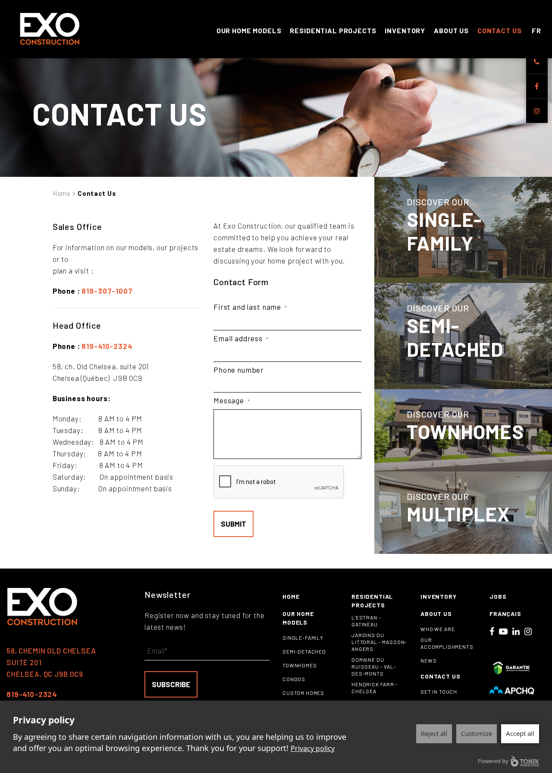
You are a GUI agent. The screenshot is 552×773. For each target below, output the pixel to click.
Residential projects (333, 30)
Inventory (405, 30)
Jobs (497, 596)
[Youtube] (503, 631)
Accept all (520, 733)
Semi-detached (304, 651)
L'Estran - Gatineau (366, 620)
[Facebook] (537, 86)
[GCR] (511, 667)
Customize (476, 733)
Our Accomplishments (447, 643)
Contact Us (499, 30)
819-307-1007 (107, 290)
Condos (293, 679)
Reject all (434, 733)
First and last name (250, 306)
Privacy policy (313, 748)
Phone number (238, 369)
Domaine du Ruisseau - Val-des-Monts (373, 666)
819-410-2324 (107, 346)
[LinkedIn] (516, 631)
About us (451, 30)
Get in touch (438, 691)
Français (505, 613)
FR (536, 30)
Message (231, 400)
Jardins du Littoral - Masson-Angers (379, 642)
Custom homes (303, 693)
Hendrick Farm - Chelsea (374, 687)
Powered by (493, 761)
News (428, 660)
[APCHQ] (511, 689)
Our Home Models (249, 30)
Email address (241, 338)
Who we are (437, 629)
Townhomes (299, 665)
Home (62, 193)
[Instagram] (537, 111)
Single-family (302, 638)
